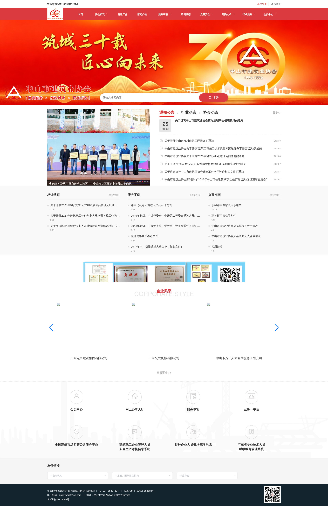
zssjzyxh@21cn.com (70, 495)
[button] (276, 327)
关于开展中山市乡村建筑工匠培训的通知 (189, 141)
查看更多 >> (164, 372)
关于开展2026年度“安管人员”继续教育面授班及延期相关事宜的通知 (205, 164)
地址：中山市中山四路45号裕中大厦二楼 (108, 495)
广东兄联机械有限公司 (89, 358)
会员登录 (262, 4)
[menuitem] (80, 14)
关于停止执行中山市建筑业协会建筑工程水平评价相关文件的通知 (204, 172)
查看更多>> (114, 194)
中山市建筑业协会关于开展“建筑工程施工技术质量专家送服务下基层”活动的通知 (213, 148)
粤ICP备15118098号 (58, 499)
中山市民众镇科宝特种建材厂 (239, 358)
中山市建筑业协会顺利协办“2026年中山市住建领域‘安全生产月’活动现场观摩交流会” (216, 179)
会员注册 (276, 4)
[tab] (168, 113)
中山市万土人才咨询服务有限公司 (164, 358)
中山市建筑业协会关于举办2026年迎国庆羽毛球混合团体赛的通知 (204, 156)
